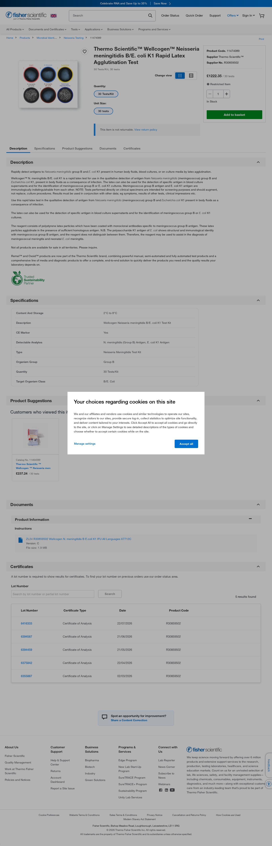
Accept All (186, 444)
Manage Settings (84, 443)
